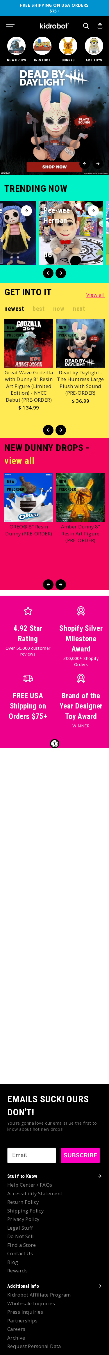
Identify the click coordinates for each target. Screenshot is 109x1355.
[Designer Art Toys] (94, 50)
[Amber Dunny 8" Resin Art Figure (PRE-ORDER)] (80, 497)
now (58, 308)
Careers (16, 1329)
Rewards (17, 1270)
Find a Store (21, 1245)
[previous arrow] (84, 164)
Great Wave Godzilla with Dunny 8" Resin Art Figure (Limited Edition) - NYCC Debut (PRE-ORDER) (29, 386)
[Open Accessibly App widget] (54, 743)
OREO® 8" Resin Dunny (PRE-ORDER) (28, 530)
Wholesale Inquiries (31, 1303)
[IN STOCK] (42, 50)
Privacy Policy (23, 1219)
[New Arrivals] (16, 50)
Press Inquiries (25, 1311)
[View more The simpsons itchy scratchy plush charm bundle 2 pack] (54, 120)
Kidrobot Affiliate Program (39, 1294)
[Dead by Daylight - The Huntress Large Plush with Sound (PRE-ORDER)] (80, 343)
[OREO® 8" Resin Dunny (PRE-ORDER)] (28, 497)
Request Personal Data (34, 1346)
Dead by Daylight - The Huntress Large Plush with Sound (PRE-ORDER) (80, 382)
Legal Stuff (20, 1227)
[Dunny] (68, 50)
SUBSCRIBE (80, 1155)
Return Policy (23, 1202)
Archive (16, 1337)
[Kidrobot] (54, 25)
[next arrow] (98, 164)
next (79, 308)
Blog (12, 1262)
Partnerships (22, 1320)
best (38, 308)
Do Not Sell (20, 1236)
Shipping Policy (25, 1210)
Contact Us (20, 1253)
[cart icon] (100, 26)
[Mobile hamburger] (10, 25)
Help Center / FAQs (29, 1184)
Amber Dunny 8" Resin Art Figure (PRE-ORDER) (80, 533)
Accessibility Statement (34, 1193)
